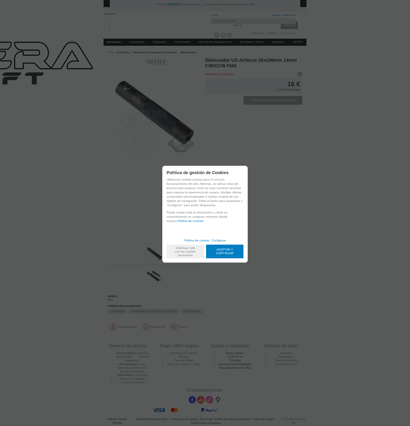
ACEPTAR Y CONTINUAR (225, 251)
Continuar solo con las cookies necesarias (185, 251)
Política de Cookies (191, 221)
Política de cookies (196, 240)
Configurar (219, 240)
